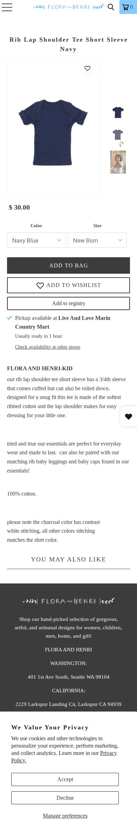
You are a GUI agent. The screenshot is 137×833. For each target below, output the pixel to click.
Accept (65, 779)
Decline (65, 798)
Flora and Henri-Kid (40, 368)
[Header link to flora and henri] (68, 7)
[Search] (111, 7)
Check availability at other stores (47, 347)
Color (36, 225)
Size (97, 225)
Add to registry (68, 303)
